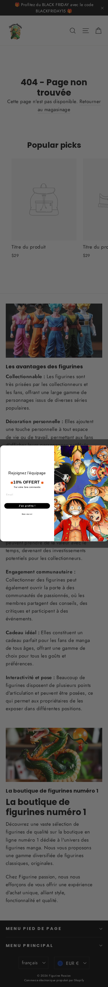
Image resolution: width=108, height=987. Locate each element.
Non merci (27, 514)
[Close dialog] (105, 448)
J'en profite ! (26, 506)
